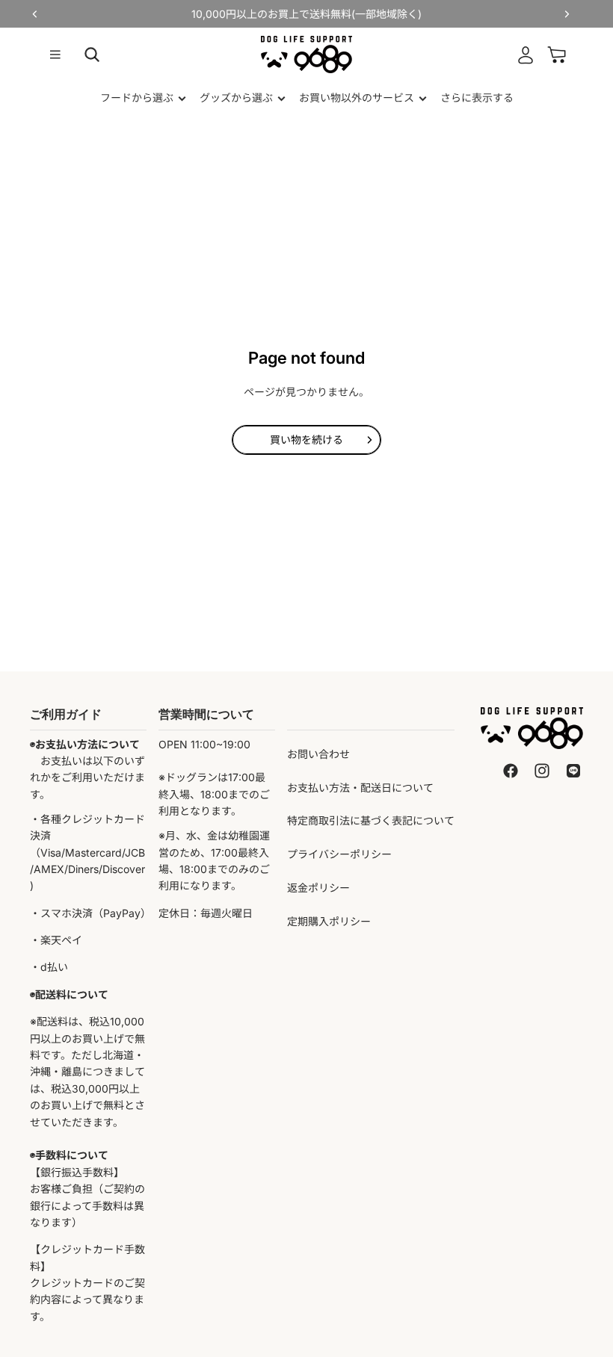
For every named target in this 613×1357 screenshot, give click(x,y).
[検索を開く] (92, 54)
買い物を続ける (306, 439)
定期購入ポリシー (329, 921)
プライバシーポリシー (339, 854)
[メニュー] (55, 54)
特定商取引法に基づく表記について (371, 820)
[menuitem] (477, 97)
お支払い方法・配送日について (360, 787)
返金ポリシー (318, 887)
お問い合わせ (318, 754)
